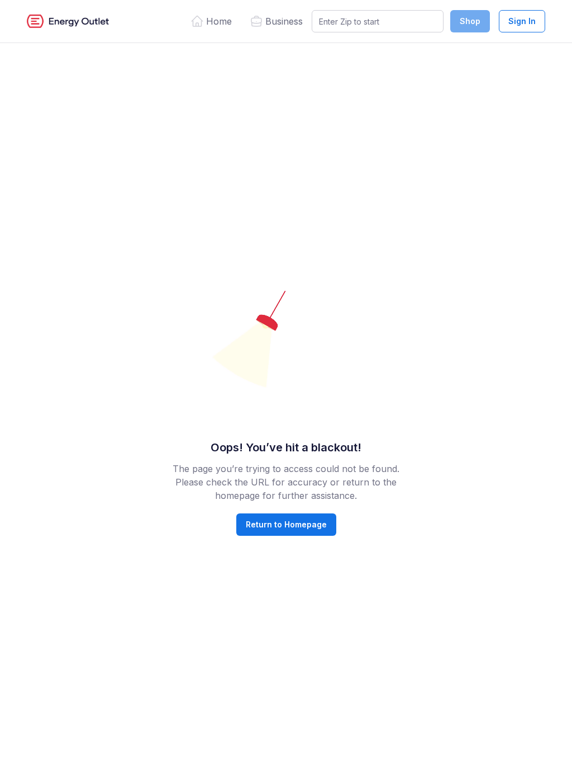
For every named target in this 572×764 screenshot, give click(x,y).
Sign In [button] (522, 21)
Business (284, 21)
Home (219, 21)
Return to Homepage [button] (286, 524)
